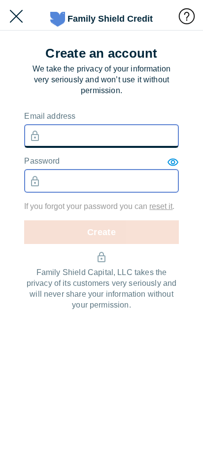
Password (42, 161)
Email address (49, 116)
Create (101, 232)
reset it (160, 206)
